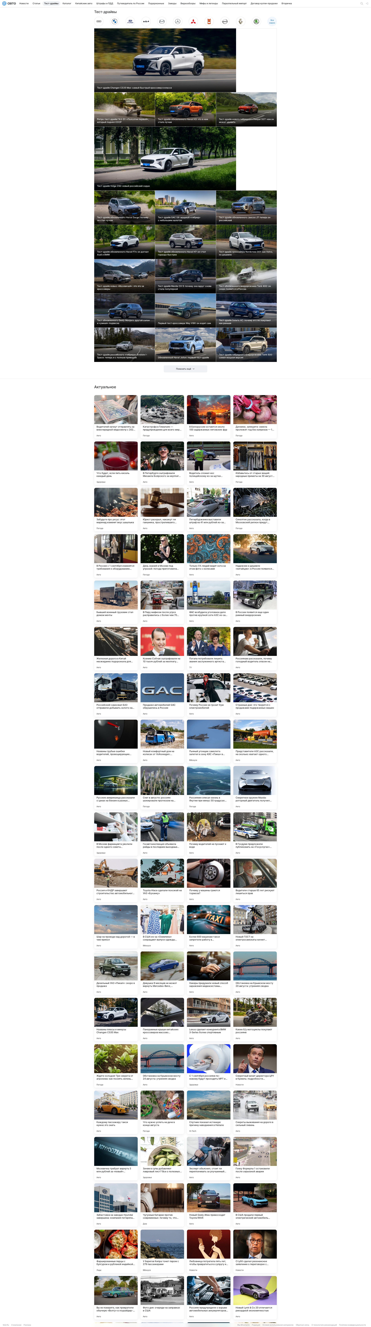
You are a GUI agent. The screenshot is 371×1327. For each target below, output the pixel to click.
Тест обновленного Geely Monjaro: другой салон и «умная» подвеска (123, 322)
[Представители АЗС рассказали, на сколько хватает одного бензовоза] (255, 741)
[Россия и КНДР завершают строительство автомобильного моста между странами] (116, 880)
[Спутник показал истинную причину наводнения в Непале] (208, 1112)
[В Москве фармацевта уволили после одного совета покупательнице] (116, 834)
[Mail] (4, 3)
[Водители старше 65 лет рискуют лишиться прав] (255, 880)
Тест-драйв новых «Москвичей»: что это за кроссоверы (120, 287)
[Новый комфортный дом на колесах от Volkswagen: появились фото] (162, 741)
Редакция (256, 1325)
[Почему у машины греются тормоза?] (208, 880)
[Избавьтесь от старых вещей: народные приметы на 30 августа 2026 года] (255, 463)
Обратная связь (302, 1325)
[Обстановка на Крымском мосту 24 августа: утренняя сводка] (162, 1066)
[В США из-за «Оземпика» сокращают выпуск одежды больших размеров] (162, 927)
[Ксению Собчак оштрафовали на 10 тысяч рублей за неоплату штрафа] (162, 648)
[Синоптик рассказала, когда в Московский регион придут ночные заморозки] (255, 509)
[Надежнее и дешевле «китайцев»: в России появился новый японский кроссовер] (255, 556)
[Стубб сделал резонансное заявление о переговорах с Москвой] (255, 1251)
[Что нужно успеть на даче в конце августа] (162, 1112)
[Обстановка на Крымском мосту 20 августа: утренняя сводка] (255, 973)
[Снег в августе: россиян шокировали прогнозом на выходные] (162, 787)
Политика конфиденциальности (352, 1325)
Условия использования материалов (277, 1325)
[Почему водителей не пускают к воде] (208, 834)
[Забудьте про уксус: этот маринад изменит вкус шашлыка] (116, 509)
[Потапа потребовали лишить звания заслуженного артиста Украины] (208, 648)
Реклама (27, 1325)
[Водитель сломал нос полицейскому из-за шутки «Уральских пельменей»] (208, 463)
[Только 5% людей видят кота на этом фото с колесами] (208, 556)
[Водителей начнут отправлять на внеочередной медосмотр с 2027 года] (116, 417)
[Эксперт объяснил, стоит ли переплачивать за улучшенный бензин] (208, 1158)
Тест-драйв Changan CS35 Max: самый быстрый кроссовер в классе (134, 87)
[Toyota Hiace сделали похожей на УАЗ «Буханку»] (162, 880)
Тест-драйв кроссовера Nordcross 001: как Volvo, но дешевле (246, 253)
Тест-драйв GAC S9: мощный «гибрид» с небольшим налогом (179, 219)
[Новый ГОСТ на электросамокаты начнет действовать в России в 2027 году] (255, 927)
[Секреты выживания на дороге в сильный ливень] (255, 1112)
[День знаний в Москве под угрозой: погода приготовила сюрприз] (162, 556)
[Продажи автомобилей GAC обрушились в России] (162, 695)
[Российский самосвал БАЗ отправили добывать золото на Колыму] (116, 695)
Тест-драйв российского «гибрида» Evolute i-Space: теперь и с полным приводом (122, 356)
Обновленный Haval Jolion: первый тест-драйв (183, 357)
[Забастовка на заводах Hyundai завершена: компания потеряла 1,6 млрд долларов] (116, 1205)
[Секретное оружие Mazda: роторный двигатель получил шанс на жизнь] (255, 787)
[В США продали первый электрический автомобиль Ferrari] (255, 1205)
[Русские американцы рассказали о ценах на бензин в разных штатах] (116, 787)
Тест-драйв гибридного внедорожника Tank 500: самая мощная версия (245, 356)
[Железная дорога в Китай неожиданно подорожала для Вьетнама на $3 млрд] (116, 648)
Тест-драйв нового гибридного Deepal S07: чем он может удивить (246, 120)
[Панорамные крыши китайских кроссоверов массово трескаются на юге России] (162, 1019)
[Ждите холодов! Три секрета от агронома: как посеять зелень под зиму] (116, 1066)
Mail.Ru (6, 1325)
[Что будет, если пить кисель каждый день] (116, 463)
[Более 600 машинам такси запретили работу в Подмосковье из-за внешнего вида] (208, 927)
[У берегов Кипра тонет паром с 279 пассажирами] (162, 1251)
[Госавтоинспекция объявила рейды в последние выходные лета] (162, 834)
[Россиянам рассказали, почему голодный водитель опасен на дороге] (255, 648)
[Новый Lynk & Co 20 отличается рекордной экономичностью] (255, 1297)
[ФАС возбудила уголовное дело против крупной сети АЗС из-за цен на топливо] (208, 602)
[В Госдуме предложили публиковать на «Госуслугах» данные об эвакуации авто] (255, 834)
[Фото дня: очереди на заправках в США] (162, 1297)
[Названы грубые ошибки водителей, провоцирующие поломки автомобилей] (116, 741)
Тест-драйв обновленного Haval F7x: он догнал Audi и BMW (123, 253)
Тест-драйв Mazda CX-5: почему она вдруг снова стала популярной (184, 287)
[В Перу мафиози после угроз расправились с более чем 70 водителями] (162, 602)
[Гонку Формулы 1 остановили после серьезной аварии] (255, 1158)
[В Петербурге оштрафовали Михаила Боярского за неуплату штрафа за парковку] (162, 463)
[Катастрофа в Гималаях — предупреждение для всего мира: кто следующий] (162, 417)
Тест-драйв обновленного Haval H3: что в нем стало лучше (183, 120)
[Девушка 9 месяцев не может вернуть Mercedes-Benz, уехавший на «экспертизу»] (162, 973)
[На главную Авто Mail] (11, 3)
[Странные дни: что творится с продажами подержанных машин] (255, 695)
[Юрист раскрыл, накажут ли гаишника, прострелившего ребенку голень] (162, 509)
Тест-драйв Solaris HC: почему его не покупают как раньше (245, 322)
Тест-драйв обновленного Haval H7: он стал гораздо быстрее (182, 253)
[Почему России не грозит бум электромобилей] (208, 695)
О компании (16, 1325)
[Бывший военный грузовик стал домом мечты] (116, 602)
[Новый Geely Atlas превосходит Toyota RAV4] (208, 1205)
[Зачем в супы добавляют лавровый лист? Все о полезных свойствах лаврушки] (162, 1158)
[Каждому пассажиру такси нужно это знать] (116, 1112)
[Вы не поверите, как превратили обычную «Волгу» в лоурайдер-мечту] (116, 1297)
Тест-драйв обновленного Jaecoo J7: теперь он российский (244, 219)
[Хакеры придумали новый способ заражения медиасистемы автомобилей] (208, 973)
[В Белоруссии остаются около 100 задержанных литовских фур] (208, 417)
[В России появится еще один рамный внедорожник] (255, 602)
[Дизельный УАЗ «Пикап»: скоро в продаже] (116, 973)
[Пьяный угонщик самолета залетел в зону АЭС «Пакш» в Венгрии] (208, 741)
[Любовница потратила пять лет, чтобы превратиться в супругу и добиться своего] (208, 1251)
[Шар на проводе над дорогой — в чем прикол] (116, 927)
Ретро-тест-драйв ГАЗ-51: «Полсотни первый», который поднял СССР (123, 120)
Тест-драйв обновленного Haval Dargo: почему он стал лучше (122, 219)
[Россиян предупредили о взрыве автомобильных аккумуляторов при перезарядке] (208, 1297)
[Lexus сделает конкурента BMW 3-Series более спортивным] (208, 1019)
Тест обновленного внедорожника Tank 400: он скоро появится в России (245, 287)
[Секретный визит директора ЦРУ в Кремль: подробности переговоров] (255, 1066)
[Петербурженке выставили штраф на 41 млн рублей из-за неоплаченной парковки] (208, 509)
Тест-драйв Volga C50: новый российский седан (123, 186)
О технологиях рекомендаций (324, 1325)
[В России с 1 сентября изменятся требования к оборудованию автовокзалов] (116, 556)
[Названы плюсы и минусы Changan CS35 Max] (116, 1019)
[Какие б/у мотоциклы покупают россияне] (255, 1019)
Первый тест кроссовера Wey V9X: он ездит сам (184, 323)
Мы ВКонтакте (243, 1325)
